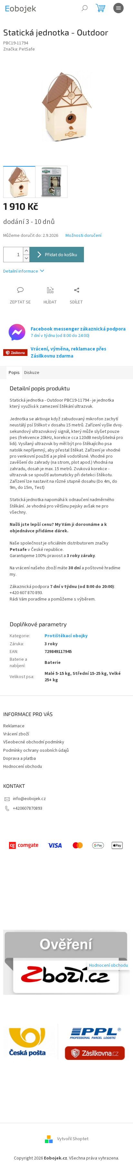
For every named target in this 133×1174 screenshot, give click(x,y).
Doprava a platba (19, 758)
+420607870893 (27, 808)
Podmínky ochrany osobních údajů (36, 750)
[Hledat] (84, 8)
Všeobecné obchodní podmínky (33, 742)
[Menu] (118, 8)
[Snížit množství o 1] (26, 258)
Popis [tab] (14, 372)
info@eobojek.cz (29, 799)
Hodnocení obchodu (22, 766)
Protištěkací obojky (66, 636)
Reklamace (14, 726)
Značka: (19, 49)
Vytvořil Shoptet (72, 1139)
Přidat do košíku (61, 254)
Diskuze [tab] (31, 372)
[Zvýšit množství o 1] (26, 251)
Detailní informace (20, 271)
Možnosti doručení (83, 236)
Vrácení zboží (16, 734)
